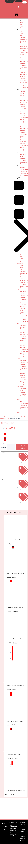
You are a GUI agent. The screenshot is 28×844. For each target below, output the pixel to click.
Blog (18, 179)
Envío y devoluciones (13, 825)
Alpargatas (23, 65)
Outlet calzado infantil (9, 417)
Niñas (21, 22)
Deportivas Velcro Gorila (15, 540)
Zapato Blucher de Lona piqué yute (15, 721)
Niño (18, 56)
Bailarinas (23, 95)
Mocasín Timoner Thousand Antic (15, 685)
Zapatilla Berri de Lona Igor (16, 639)
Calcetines (23, 41)
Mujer (21, 26)
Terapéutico (20, 153)
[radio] (5, 434)
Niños (21, 24)
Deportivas (23, 37)
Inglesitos (22, 73)
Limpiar (3, 443)
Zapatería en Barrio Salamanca (22, 838)
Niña (18, 89)
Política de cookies (13, 834)
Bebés (21, 35)
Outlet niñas (20, 417)
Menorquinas (23, 67)
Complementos (24, 80)
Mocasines (23, 71)
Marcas (19, 177)
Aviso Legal (13, 828)
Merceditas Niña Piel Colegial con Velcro (15, 790)
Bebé (21, 28)
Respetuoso (20, 30)
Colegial (22, 45)
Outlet (19, 20)
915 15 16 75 (9, 4)
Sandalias (22, 63)
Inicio (1, 417)
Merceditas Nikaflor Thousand (15, 607)
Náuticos (22, 76)
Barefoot (22, 168)
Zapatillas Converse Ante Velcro (15, 573)
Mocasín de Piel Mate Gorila (15, 755)
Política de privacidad (13, 831)
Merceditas (23, 50)
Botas (21, 43)
